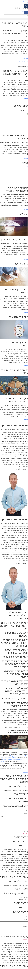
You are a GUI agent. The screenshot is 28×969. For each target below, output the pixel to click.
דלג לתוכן (25, 1)
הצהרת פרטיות (20, 841)
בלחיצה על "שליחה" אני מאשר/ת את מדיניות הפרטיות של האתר (14, 830)
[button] (14, 18)
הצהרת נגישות (21, 837)
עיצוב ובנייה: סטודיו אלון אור (14, 877)
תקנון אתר (23, 845)
